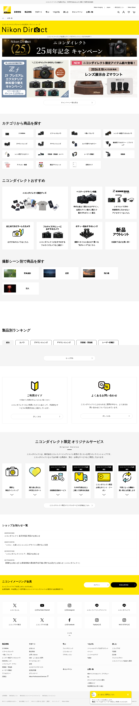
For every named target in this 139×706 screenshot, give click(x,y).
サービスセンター (34, 661)
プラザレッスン (67, 654)
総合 (8, 342)
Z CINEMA (5, 648)
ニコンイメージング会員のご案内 (122, 661)
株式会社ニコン (119, 7)
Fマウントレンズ (64, 342)
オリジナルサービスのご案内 (95, 680)
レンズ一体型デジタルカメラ (11, 658)
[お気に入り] (128, 12)
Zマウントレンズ (41, 342)
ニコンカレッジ (67, 651)
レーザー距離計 (108, 342)
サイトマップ (55, 701)
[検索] (118, 12)
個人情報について (24, 701)
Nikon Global (132, 7)
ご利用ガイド (91, 683)
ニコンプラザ (116, 648)
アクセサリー (6, 673)
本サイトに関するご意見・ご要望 (40, 701)
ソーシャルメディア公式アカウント (97, 648)
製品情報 (28, 12)
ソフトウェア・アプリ (9, 664)
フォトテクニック (68, 648)
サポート (38, 12)
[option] (35, 79)
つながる (56, 12)
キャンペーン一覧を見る (69, 102)
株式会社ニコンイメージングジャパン (30, 695)
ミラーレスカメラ (7, 651)
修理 (30, 664)
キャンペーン (77, 12)
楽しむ (66, 12)
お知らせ (32, 648)
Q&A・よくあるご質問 (36, 658)
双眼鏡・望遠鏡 (86, 342)
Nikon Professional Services (37, 676)
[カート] (134, 12)
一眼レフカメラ (7, 654)
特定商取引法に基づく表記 (95, 686)
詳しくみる (37, 416)
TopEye (89, 658)
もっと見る (69, 358)
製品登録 (32, 651)
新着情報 (17, 12)
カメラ (22, 342)
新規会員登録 (123, 585)
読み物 (114, 654)
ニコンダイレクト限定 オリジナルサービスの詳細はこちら (69, 505)
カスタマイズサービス (36, 667)
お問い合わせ (33, 654)
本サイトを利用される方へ (9, 701)
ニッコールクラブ (92, 654)
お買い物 (89, 12)
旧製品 (4, 676)
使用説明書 (32, 670)
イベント (90, 651)
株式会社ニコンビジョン (49, 695)
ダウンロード (33, 673)
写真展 (114, 651)
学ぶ (47, 12)
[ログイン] (123, 12)
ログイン (97, 585)
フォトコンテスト (117, 658)
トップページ (3, 18)
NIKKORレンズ (6, 661)
